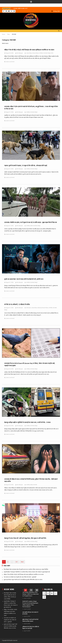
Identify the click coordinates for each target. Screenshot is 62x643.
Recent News (36, 53)
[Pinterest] (14, 11)
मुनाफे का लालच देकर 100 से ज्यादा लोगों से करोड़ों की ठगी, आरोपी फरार (23, 279)
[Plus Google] (11, 11)
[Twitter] (6, 11)
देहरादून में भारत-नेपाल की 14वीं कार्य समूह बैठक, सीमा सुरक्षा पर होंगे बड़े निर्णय (25, 538)
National (40, 307)
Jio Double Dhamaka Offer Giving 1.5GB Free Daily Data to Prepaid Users (30, 594)
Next (22, 562)
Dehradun (28, 307)
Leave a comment (10, 61)
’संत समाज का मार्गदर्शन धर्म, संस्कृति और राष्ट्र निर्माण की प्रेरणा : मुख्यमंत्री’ (20, 577)
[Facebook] (3, 11)
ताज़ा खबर (45, 53)
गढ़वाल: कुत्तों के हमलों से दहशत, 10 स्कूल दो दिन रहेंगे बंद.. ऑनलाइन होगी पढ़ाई (25, 165)
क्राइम (31, 225)
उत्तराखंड (41, 53)
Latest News (29, 53)
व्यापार (52, 53)
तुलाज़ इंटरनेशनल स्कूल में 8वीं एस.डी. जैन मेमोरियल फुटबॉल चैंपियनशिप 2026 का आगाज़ (23, 579)
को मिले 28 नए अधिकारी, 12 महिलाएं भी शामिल (17, 304)
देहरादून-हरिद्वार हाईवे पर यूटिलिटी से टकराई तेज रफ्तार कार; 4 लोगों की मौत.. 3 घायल (27, 422)
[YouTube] (9, 11)
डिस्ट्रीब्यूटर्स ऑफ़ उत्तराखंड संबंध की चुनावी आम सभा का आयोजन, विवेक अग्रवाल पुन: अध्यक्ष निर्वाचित (26, 569)
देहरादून (49, 53)
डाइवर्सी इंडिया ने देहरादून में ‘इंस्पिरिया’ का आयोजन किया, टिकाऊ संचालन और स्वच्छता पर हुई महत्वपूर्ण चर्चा (27, 572)
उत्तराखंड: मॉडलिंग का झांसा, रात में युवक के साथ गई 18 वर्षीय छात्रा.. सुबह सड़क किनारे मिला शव (30, 222)
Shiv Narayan (20, 53)
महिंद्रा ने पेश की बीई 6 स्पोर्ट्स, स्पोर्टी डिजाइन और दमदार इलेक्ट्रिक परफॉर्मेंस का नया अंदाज (29, 50)
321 (17, 562)
